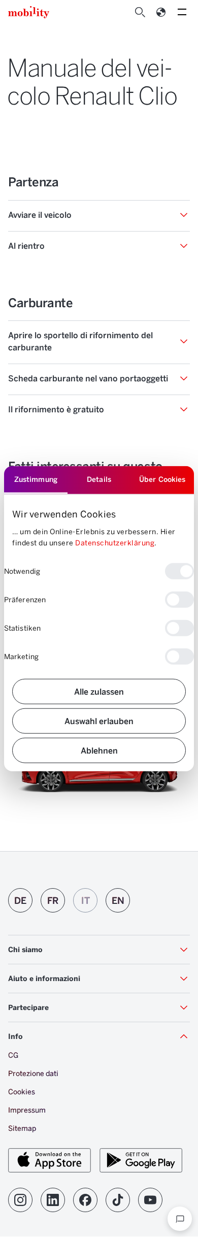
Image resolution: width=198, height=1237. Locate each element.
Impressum (27, 1110)
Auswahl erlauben (99, 720)
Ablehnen (99, 749)
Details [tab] (99, 479)
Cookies (21, 1091)
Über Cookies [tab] (162, 479)
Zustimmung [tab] (35, 479)
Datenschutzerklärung (114, 542)
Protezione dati (33, 1073)
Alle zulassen (99, 691)
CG (13, 1055)
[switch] (179, 599)
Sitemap (22, 1128)
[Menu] (182, 12)
